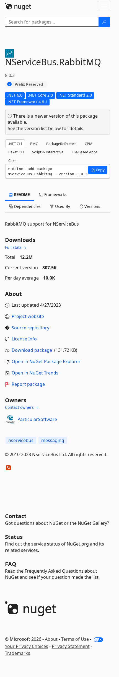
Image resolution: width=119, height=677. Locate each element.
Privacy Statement (71, 646)
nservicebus (20, 440)
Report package (28, 384)
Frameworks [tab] (55, 194)
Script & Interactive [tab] (47, 151)
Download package (32, 350)
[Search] (104, 22)
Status (14, 537)
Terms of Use (75, 639)
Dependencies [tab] (27, 206)
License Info (24, 339)
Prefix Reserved (29, 84)
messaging (52, 440)
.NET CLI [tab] (15, 143)
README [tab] (21, 194)
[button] (97, 170)
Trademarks (17, 653)
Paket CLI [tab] (16, 151)
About (51, 639)
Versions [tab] (91, 206)
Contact (16, 516)
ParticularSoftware (37, 419)
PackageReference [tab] (61, 143)
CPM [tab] (88, 143)
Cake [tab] (12, 160)
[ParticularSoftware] (10, 420)
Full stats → (16, 247)
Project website (28, 316)
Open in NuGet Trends (35, 373)
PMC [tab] (34, 143)
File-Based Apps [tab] (84, 151)
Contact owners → (22, 407)
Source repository (30, 328)
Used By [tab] (62, 206)
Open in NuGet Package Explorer (46, 361)
